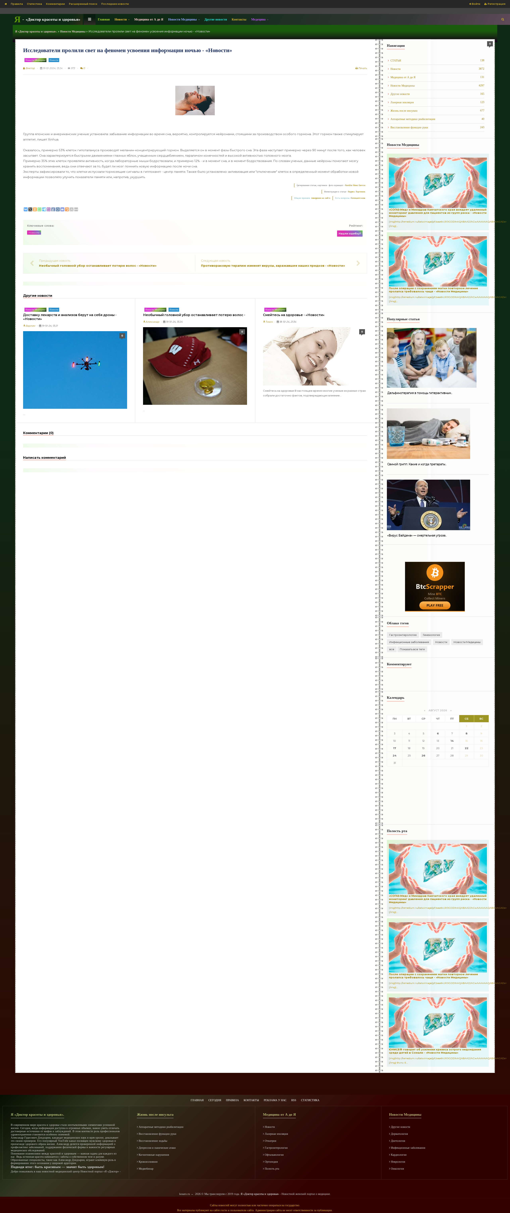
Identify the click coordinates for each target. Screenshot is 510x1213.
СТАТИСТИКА (310, 1100)
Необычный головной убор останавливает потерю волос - (194, 315)
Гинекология (431, 634)
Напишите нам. (358, 198)
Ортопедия (271, 1161)
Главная (104, 19)
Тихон (268, 321)
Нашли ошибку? (350, 233)
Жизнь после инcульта (437, 110)
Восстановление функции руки (437, 127)
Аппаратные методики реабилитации (437, 119)
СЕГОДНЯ (214, 1100)
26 (423, 755)
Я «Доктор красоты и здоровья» (260, 1194)
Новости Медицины (35, 60)
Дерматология (399, 1133)
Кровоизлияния (147, 1161)
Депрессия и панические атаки (157, 1147)
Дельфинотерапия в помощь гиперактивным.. (419, 393)
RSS (293, 1100)
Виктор (30, 68)
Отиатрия (270, 1140)
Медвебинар (145, 1168)
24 (394, 755)
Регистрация (496, 3)
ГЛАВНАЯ (197, 1100)
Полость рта (271, 1168)
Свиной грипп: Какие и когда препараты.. (416, 464)
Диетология (397, 1140)
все (391, 649)
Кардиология (398, 1154)
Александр (151, 321)
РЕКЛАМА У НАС (275, 1100)
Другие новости (215, 19)
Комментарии (55, 3)
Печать (362, 68)
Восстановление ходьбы (152, 1140)
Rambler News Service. (355, 185)
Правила (17, 3)
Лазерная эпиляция (437, 102)
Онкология (397, 1168)
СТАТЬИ (437, 60)
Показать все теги (412, 649)
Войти (475, 3)
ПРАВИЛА (232, 1100)
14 (452, 740)
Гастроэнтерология (403, 634)
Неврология (397, 1161)
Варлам (29, 325)
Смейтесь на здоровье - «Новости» (294, 315)
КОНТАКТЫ (251, 1100)
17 (394, 748)
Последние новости (115, 3)
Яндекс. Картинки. (357, 191)
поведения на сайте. (321, 198)
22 (466, 748)
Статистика (34, 3)
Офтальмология (273, 1154)
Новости (54, 60)
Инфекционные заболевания (409, 642)
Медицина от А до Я (148, 19)
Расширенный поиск (83, 3)
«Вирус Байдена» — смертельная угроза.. (417, 535)
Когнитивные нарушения (153, 1154)
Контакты (239, 19)
